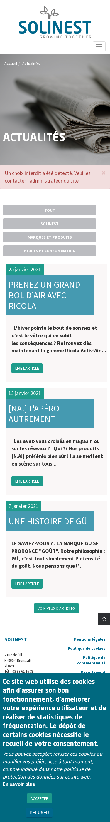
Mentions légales (90, 639)
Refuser (39, 812)
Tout (49, 210)
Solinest (49, 223)
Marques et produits (50, 237)
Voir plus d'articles (56, 608)
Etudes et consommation (49, 250)
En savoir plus (19, 784)
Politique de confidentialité (91, 660)
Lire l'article (27, 368)
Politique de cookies (87, 648)
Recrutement (93, 672)
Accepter (39, 798)
